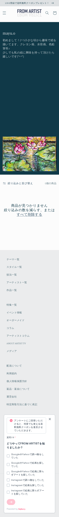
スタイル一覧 (14, 266)
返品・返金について (18, 388)
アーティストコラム (18, 335)
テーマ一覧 (13, 259)
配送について (14, 365)
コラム (10, 328)
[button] (4, 13)
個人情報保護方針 (17, 381)
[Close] (49, 419)
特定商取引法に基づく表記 (22, 404)
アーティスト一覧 (17, 282)
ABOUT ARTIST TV (16, 343)
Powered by (12, 509)
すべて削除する (29, 214)
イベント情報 (14, 312)
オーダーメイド (15, 320)
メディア (12, 351)
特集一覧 (12, 304)
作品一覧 (12, 290)
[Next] (11, 502)
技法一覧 (12, 274)
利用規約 (12, 373)
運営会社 (12, 396)
